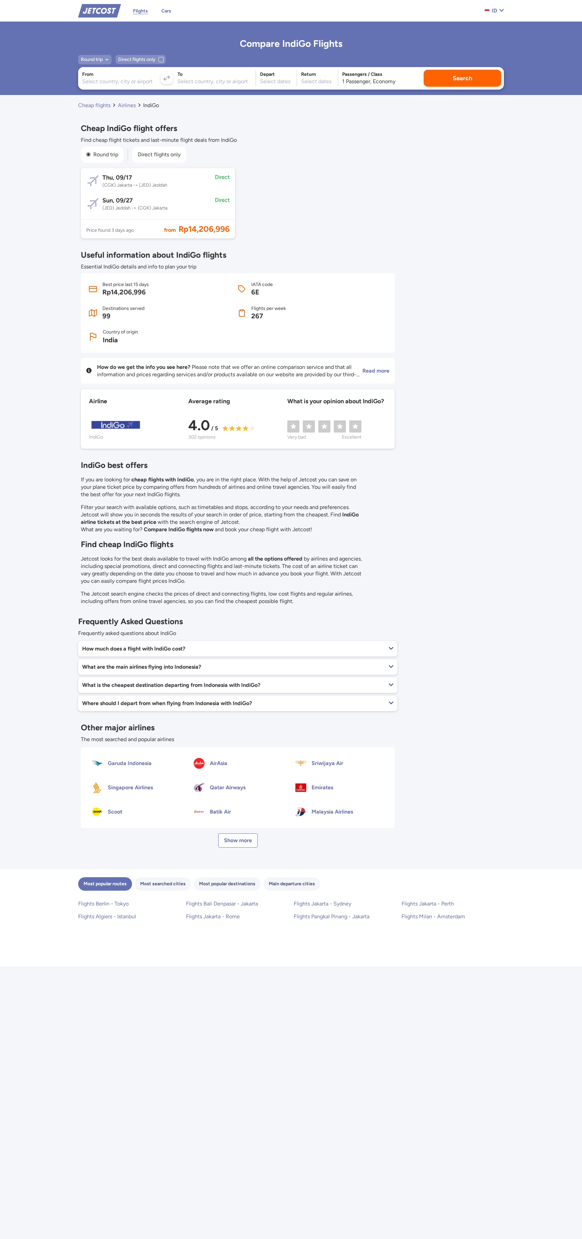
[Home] (99, 10)
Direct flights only (159, 154)
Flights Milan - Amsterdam (433, 916)
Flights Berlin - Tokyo (103, 903)
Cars (166, 11)
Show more (238, 840)
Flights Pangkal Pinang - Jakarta (331, 916)
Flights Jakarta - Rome (213, 916)
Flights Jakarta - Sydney (322, 903)
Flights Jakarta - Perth (427, 903)
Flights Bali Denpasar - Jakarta (222, 903)
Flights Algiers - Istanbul (107, 916)
